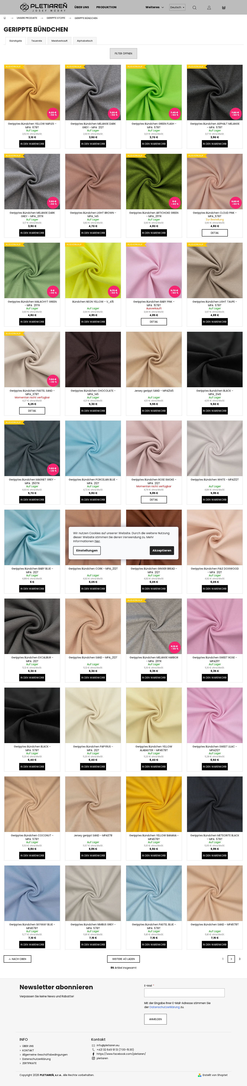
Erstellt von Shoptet (215, 1075)
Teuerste (36, 41)
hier (97, 541)
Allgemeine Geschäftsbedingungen (45, 1054)
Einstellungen (87, 550)
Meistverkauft (59, 41)
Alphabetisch (85, 41)
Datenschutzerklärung (165, 1007)
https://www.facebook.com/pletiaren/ (121, 1054)
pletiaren (102, 1058)
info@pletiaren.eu (108, 1045)
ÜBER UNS (28, 1046)
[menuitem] (82, 7)
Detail (215, 233)
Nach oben (19, 959)
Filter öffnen (123, 53)
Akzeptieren (161, 550)
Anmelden (155, 1019)
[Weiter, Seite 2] (231, 959)
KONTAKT (28, 1050)
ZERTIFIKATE (29, 1063)
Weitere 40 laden (123, 959)
